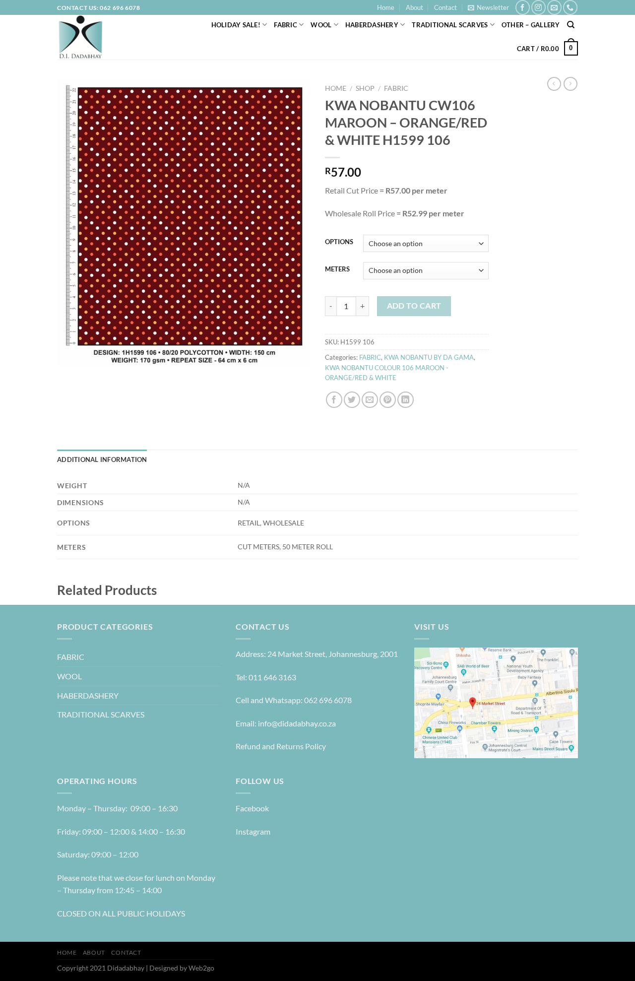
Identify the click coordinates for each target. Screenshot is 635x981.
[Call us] (570, 7)
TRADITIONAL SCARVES (450, 25)
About (414, 7)
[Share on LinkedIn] (405, 400)
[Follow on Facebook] (522, 7)
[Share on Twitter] (352, 400)
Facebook (252, 808)
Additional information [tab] (102, 459)
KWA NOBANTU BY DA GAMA (429, 357)
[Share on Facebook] (334, 400)
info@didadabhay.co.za (297, 723)
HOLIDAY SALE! (235, 25)
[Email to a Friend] (370, 400)
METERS (337, 269)
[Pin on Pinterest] (388, 400)
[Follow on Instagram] (538, 7)
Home (385, 7)
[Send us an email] (554, 7)
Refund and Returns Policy (281, 746)
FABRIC (285, 25)
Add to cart (414, 305)
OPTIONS (339, 242)
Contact (445, 7)
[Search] (570, 24)
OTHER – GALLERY (531, 25)
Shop (365, 88)
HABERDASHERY (371, 25)
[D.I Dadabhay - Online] (104, 37)
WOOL (321, 25)
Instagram (253, 831)
